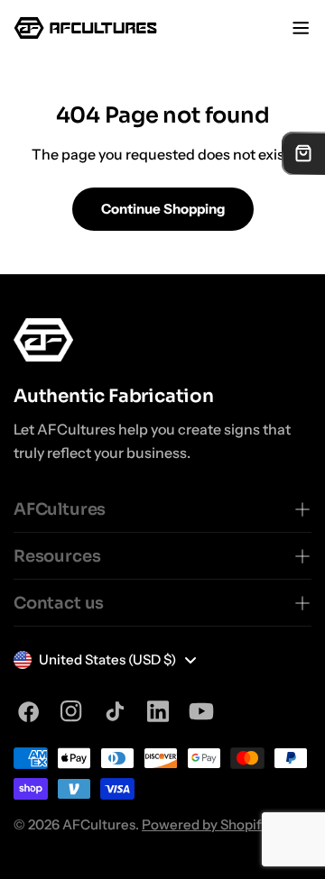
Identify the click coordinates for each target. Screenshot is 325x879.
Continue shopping (163, 208)
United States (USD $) (107, 659)
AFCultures (98, 824)
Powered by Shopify (205, 824)
